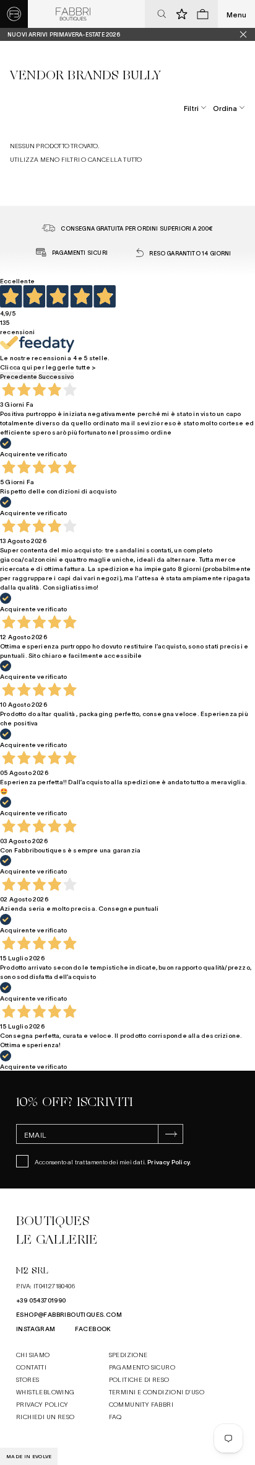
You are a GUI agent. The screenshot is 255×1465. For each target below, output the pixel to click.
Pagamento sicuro (142, 1367)
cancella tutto (115, 159)
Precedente (18, 376)
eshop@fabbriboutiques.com (69, 1314)
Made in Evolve (28, 1456)
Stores (27, 1379)
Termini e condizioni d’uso (156, 1392)
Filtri (191, 108)
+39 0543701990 (41, 1300)
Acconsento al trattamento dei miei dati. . (113, 1161)
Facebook (93, 1328)
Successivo (56, 376)
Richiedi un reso (45, 1416)
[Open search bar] (161, 14)
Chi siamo (33, 1354)
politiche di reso (139, 1379)
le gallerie (56, 1239)
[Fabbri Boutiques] (73, 14)
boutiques (52, 1221)
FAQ (115, 1416)
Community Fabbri (141, 1404)
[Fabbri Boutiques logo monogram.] (14, 14)
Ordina (225, 108)
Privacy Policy (168, 1161)
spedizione (128, 1354)
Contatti (31, 1367)
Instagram (36, 1328)
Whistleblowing (45, 1392)
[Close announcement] (247, 34)
